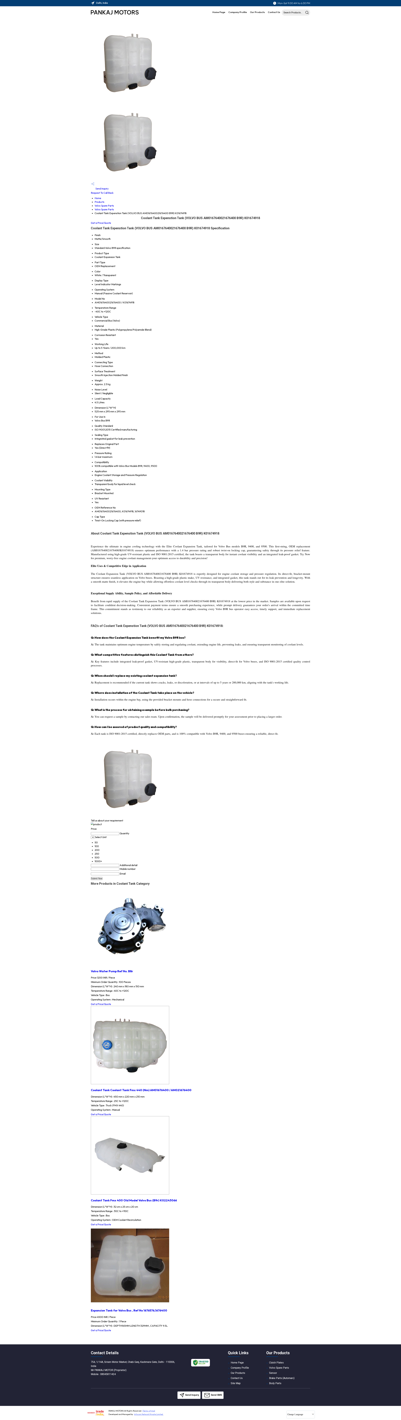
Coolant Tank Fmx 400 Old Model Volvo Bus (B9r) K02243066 (134, 1200)
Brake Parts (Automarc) (281, 1378)
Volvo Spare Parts (104, 205)
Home (98, 198)
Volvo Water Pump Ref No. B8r (112, 971)
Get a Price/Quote (101, 222)
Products (99, 201)
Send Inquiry (102, 188)
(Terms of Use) (148, 1411)
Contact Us (274, 12)
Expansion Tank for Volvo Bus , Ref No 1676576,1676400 (129, 1310)
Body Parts (275, 1383)
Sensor (273, 1372)
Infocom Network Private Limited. (148, 1414)
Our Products (257, 12)
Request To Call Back (102, 192)
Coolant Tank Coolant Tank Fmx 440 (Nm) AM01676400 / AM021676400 (141, 1090)
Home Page (218, 12)
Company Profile (237, 12)
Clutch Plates (276, 1362)
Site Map (236, 1383)
